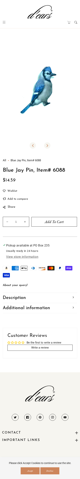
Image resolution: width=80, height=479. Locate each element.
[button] (4, 22)
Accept (30, 470)
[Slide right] (47, 145)
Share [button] (11, 206)
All (4, 160)
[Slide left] (33, 145)
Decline (49, 470)
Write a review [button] (40, 347)
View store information (22, 257)
